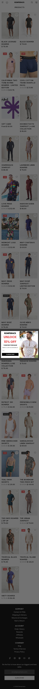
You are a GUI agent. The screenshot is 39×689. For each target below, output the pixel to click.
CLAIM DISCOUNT (10, 354)
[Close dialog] (36, 332)
